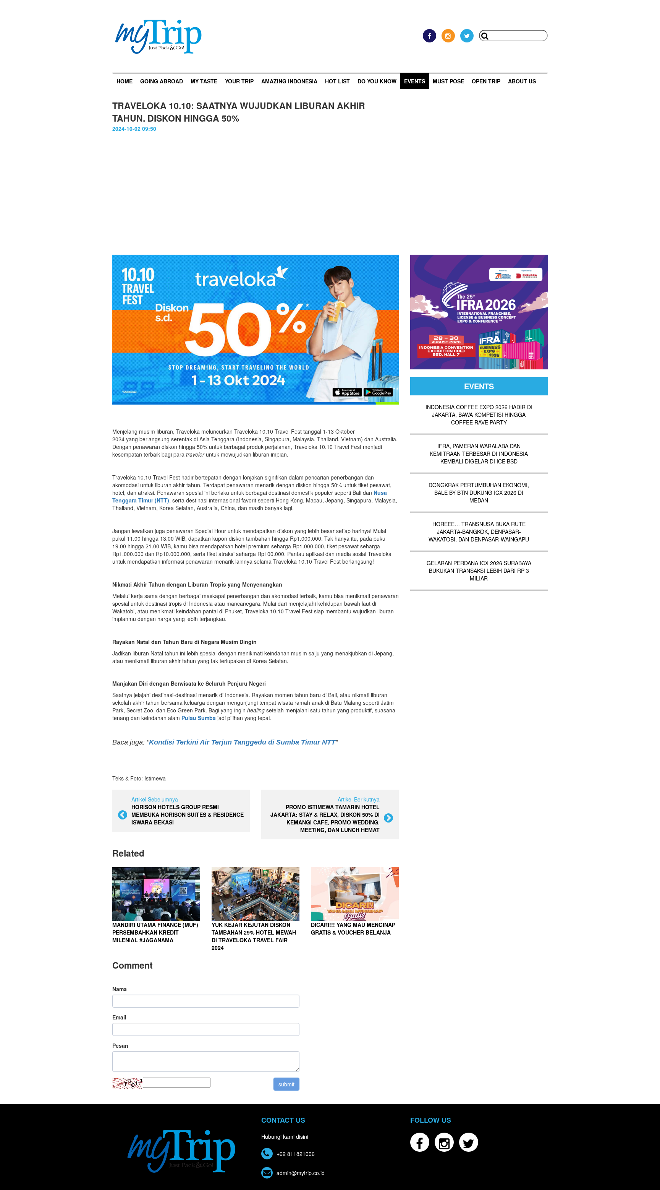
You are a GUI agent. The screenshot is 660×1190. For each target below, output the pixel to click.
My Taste (204, 81)
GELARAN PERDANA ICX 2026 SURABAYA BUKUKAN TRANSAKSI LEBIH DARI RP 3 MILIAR (479, 570)
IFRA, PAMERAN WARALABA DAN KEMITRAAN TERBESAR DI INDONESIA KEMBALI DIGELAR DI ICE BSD (479, 453)
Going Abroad (161, 81)
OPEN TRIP (486, 81)
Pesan (120, 1045)
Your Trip (239, 81)
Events (414, 81)
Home (124, 81)
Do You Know (377, 81)
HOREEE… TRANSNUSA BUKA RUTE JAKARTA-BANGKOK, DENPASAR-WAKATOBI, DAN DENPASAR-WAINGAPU (479, 531)
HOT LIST (337, 81)
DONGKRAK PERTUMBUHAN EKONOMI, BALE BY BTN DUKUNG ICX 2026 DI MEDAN (479, 492)
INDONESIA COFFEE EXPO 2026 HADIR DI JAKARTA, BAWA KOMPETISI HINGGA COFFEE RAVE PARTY (478, 414)
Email (119, 1017)
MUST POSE (448, 81)
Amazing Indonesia (289, 81)
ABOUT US (522, 81)
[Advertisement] (330, 197)
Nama (119, 989)
